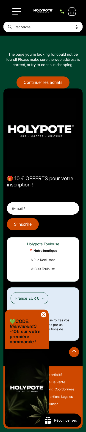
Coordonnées (64, 389)
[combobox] (43, 27)
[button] (16, 11)
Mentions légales (60, 397)
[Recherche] (9, 27)
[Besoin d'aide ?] (62, 11)
